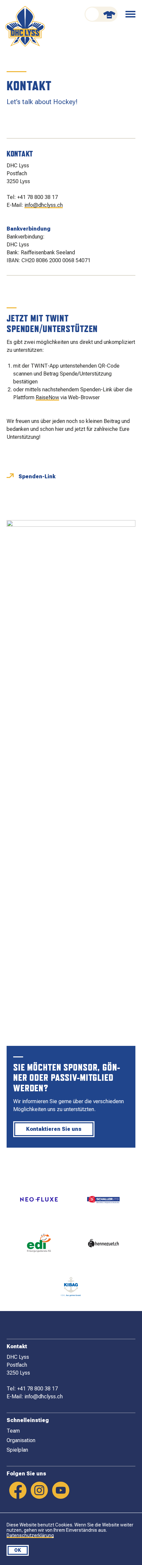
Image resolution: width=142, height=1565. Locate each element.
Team (13, 1431)
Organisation (21, 1440)
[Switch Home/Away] (101, 14)
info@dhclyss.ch (43, 205)
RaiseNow (47, 397)
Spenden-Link (36, 476)
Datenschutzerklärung (30, 1535)
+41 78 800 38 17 (37, 197)
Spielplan (17, 1450)
